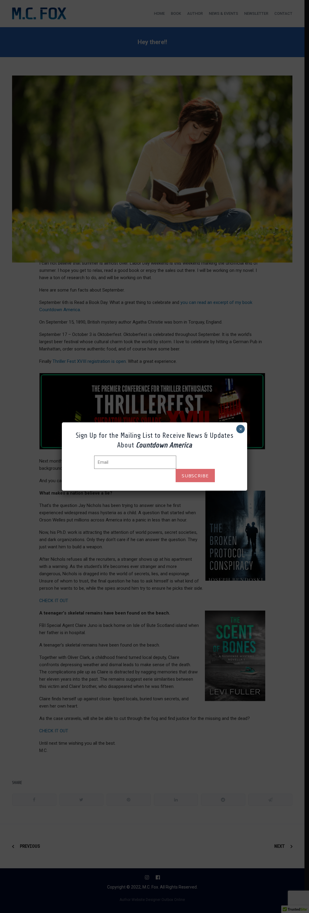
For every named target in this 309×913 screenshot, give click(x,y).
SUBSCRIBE (195, 476)
